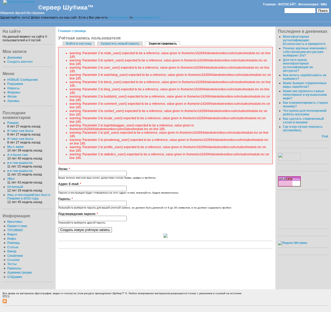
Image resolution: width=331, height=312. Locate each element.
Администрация (19, 272)
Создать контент (20, 61)
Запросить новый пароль (120, 43)
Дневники (14, 57)
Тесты (12, 264)
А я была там (17, 155)
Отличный (15, 187)
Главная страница (72, 31)
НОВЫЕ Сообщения (22, 80)
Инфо (11, 239)
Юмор (11, 251)
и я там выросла (20, 163)
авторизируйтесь (146, 17)
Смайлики (15, 256)
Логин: (64, 169)
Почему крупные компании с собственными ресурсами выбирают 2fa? (305, 51)
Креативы (14, 221)
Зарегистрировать (163, 43)
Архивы (13, 101)
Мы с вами (15, 147)
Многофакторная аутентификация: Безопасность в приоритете (304, 40)
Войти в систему (79, 43)
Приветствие (17, 226)
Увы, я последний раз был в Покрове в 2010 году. (28, 196)
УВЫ (10, 179)
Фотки (12, 96)
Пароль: (65, 199)
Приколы (14, 268)
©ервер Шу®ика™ (66, 7)
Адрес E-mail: (69, 184)
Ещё (325, 136)
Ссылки (13, 260)
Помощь (13, 243)
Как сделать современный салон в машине (303, 120)
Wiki (324, 4)
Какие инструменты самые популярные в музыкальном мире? (305, 94)
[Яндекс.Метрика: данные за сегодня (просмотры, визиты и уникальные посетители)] (292, 243)
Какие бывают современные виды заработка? (305, 85)
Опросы (13, 88)
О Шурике (14, 277)
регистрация (118, 17)
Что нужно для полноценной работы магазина (304, 112)
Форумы (13, 92)
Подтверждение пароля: (78, 214)
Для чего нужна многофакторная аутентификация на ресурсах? (298, 65)
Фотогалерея (308, 4)
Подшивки (15, 84)
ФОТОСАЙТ (287, 4)
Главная (269, 4)
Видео (12, 234)
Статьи (12, 247)
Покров (12, 123)
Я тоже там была (20, 131)
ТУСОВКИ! (15, 230)
